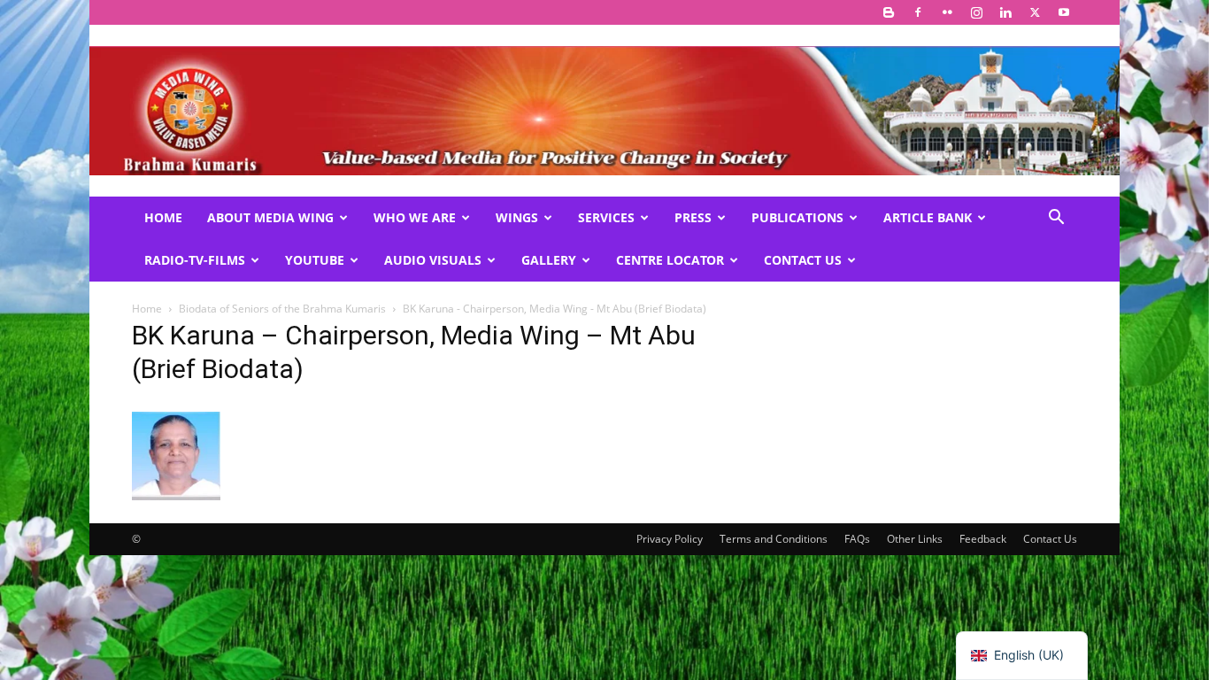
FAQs (857, 538)
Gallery (548, 259)
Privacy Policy (669, 538)
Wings (517, 217)
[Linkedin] (1005, 12)
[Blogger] (888, 12)
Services (606, 217)
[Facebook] (918, 12)
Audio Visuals (432, 259)
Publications (797, 217)
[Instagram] (976, 12)
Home (163, 217)
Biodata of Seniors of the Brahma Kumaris (282, 308)
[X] (1034, 12)
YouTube (314, 259)
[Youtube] (1064, 12)
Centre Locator (670, 259)
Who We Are (414, 217)
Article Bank (927, 217)
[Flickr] (947, 12)
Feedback (982, 538)
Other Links (915, 538)
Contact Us (803, 259)
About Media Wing (270, 217)
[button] (1056, 219)
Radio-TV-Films (194, 259)
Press (693, 217)
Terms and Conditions (774, 538)
